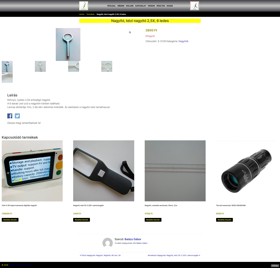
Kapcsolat (140, 6)
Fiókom (151, 6)
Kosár (170, 6)
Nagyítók (183, 41)
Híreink (120, 6)
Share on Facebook (9, 115)
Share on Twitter (17, 115)
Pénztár (161, 6)
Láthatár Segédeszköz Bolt (20, 265)
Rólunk (130, 6)
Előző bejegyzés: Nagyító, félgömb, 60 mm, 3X (101, 255)
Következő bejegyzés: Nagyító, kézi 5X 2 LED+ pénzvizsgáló (173, 255)
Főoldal (111, 6)
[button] (130, 32)
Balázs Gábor (133, 239)
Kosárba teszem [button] (10, 220)
